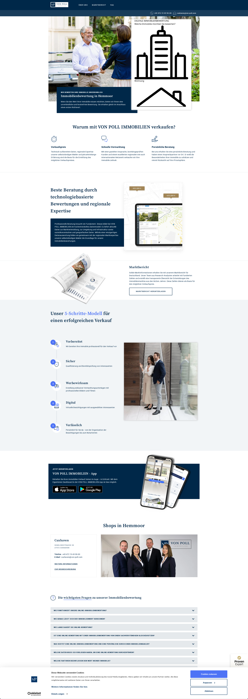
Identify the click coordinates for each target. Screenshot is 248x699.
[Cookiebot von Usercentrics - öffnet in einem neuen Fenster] (34, 694)
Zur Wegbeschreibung (65, 569)
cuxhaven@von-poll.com (186, 13)
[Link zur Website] (59, 4)
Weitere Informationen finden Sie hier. (69, 687)
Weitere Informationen (66, 564)
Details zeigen (57, 694)
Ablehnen (209, 691)
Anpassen (207, 682)
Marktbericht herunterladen (147, 290)
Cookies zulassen (209, 674)
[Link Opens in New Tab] (64, 489)
